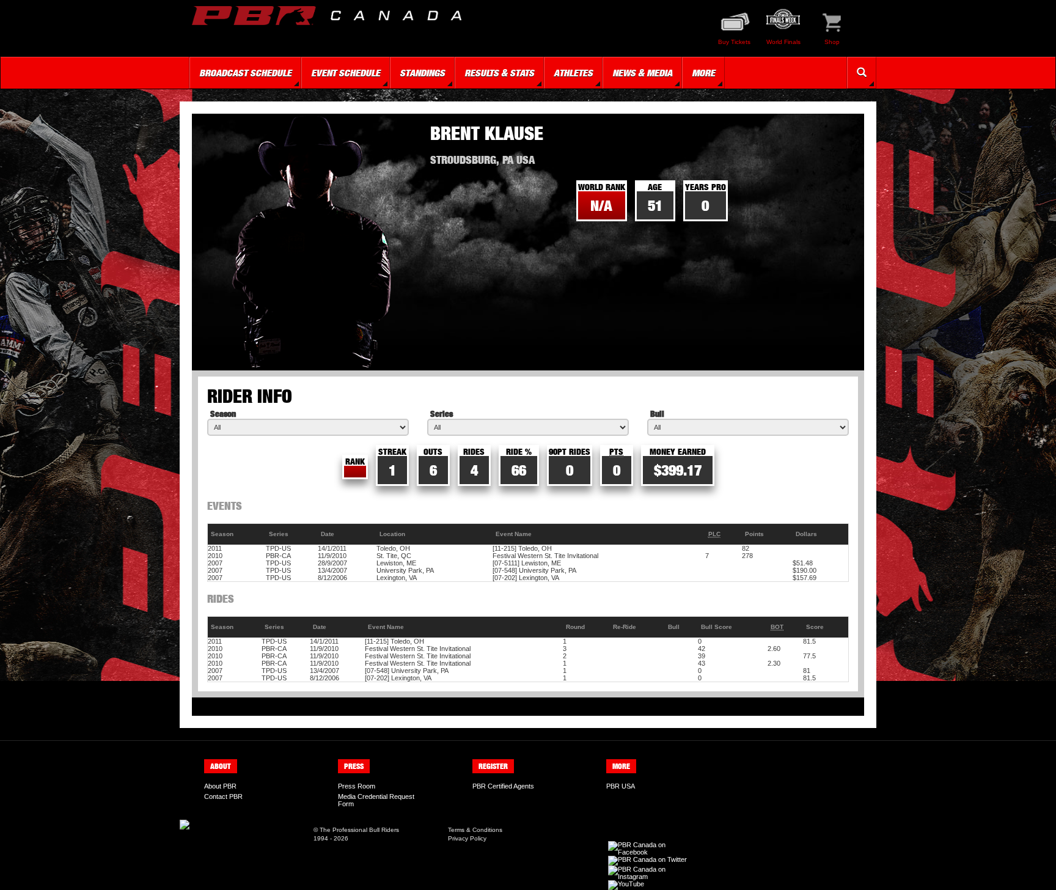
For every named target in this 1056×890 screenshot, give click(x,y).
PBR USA (620, 786)
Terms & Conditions (475, 829)
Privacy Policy (467, 838)
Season (223, 413)
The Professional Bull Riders (359, 829)
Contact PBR (223, 796)
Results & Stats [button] (499, 73)
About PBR (220, 786)
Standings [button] (422, 73)
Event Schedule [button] (345, 73)
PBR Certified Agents (503, 786)
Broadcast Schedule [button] (245, 73)
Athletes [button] (573, 73)
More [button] (703, 73)
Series (441, 413)
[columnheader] (237, 534)
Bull (657, 413)
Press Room (356, 786)
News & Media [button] (642, 73)
